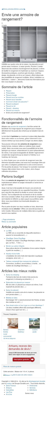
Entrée (5, 332)
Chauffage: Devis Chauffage (15, 238)
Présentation (10, 93)
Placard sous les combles (15, 97)
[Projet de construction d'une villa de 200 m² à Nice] (34, 323)
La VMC (9, 231)
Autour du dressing (12, 275)
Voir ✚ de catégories (9, 338)
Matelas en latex (11, 298)
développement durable (37, 381)
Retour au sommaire (9, 221)
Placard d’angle (11, 95)
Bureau (5, 329)
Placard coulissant (12, 104)
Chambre (21, 329)
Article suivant (20, 9)
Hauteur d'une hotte (13, 254)
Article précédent (8, 9)
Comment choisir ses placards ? (17, 102)
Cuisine (34, 329)
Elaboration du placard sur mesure (18, 282)
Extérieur (21, 332)
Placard (8, 91)
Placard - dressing (12, 108)
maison (9, 383)
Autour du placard (12, 290)
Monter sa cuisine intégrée (15, 246)
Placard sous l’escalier (13, 99)
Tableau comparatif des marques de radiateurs (22, 261)
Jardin (34, 332)
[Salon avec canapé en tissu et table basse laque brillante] (13, 323)
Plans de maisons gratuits (12, 366)
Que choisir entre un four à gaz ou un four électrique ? (25, 305)
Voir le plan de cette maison (22, 375)
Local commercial (7, 335)
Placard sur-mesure (13, 110)
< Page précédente (8, 219)
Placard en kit (10, 106)
